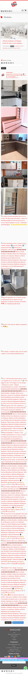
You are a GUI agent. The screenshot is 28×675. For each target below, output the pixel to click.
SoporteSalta (20, 673)
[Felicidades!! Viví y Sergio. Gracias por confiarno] (14, 580)
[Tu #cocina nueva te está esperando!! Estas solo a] (14, 526)
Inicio (14, 632)
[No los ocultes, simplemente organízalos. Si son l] (14, 499)
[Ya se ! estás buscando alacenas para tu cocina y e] (14, 391)
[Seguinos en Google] (8, 11)
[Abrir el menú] (23, 10)
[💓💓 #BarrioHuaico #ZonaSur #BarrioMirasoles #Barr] (14, 147)
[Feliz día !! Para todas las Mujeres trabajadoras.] (14, 336)
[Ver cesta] (25, 10)
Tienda (14, 637)
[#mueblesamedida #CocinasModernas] (14, 93)
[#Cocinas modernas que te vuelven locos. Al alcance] (14, 174)
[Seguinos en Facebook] (6, 11)
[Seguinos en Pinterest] (10, 11)
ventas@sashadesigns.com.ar (15, 644)
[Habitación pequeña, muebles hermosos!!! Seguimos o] (14, 282)
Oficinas (12, 46)
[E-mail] (2, 11)
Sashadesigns (5, 48)
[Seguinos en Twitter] (4, 11)
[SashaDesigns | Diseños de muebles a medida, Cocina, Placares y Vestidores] (14, 4)
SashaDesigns (10, 673)
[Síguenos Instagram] (12, 11)
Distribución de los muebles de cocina (14, 634)
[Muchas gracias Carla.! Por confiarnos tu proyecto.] (14, 418)
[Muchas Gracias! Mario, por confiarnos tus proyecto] (14, 553)
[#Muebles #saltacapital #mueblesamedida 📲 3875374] (14, 120)
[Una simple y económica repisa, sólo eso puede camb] (14, 363)
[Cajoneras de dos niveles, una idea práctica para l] (14, 472)
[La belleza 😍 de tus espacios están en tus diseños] (14, 607)
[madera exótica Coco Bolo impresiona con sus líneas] (14, 201)
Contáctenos (14, 639)
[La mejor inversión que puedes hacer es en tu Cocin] (14, 228)
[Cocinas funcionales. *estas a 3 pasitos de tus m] (14, 255)
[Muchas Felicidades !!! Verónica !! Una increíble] (14, 445)
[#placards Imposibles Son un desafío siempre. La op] (14, 309)
